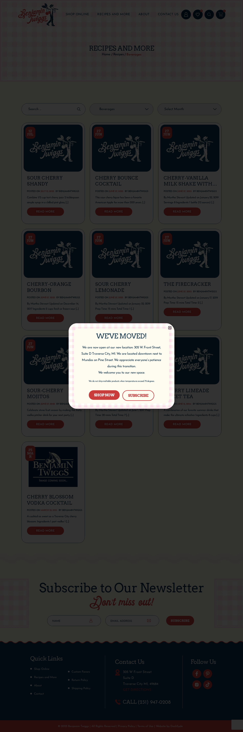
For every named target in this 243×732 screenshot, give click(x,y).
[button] (170, 328)
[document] (121, 366)
